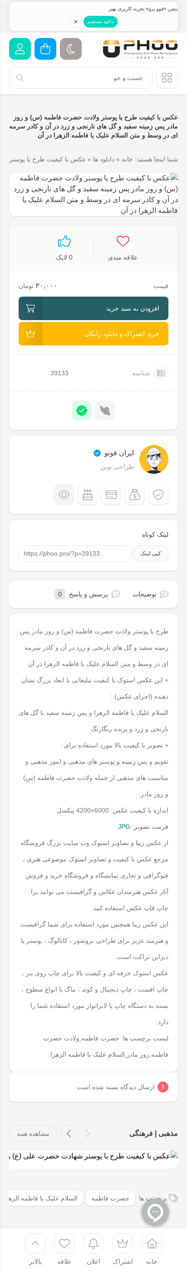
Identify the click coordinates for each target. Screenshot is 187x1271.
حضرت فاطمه (110, 1198)
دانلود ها (103, 159)
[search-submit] (20, 78)
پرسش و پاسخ (83, 594)
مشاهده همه (33, 1133)
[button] (87, 1133)
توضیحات (145, 594)
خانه (127, 159)
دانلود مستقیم (100, 21)
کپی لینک (150, 553)
